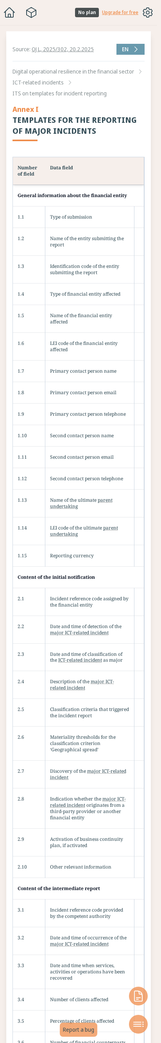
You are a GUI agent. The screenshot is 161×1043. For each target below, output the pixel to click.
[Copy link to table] (150, 164)
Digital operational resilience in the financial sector (73, 71)
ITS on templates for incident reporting (60, 93)
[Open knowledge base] (138, 996)
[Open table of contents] (138, 1024)
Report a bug (78, 1029)
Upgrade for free (120, 12)
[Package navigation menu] (31, 12)
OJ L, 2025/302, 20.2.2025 (63, 49)
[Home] (9, 12)
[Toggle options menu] (147, 12)
